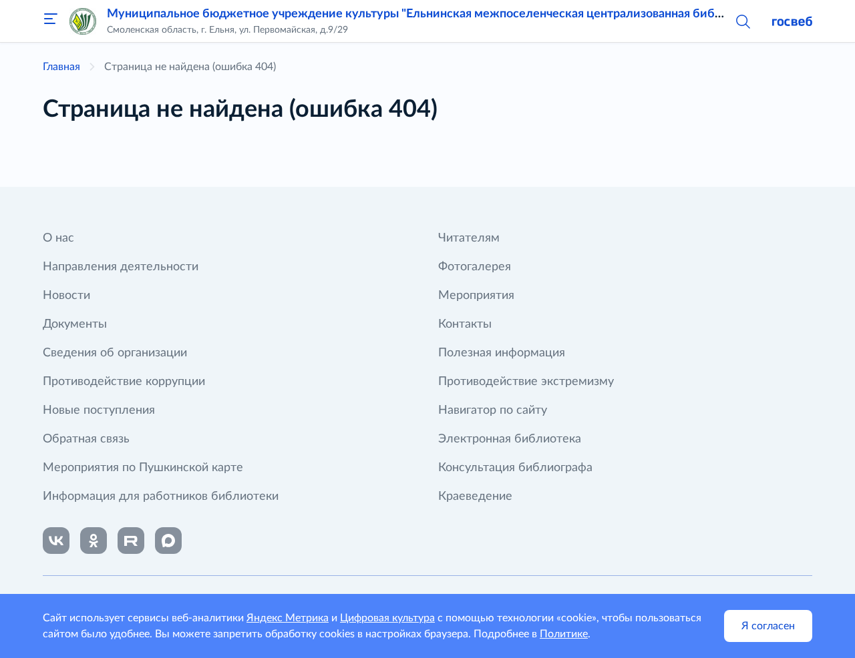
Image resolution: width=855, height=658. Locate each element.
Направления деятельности (120, 267)
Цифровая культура (387, 618)
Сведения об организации (115, 353)
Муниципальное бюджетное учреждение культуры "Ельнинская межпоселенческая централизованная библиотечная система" (467, 14)
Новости (66, 296)
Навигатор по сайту (492, 410)
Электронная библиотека (509, 439)
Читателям (469, 238)
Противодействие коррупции (124, 382)
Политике (564, 634)
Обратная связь (86, 439)
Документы (75, 324)
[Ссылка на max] (168, 540)
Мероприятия (476, 296)
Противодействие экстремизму (526, 382)
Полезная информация (501, 353)
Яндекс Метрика (287, 618)
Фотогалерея (474, 267)
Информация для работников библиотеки (161, 496)
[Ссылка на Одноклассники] (93, 540)
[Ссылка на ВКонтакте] (56, 540)
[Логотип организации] (82, 21)
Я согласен (768, 626)
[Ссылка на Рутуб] (131, 540)
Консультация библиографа (515, 468)
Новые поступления (99, 410)
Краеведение (475, 496)
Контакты (465, 324)
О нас (58, 238)
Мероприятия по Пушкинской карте (143, 468)
